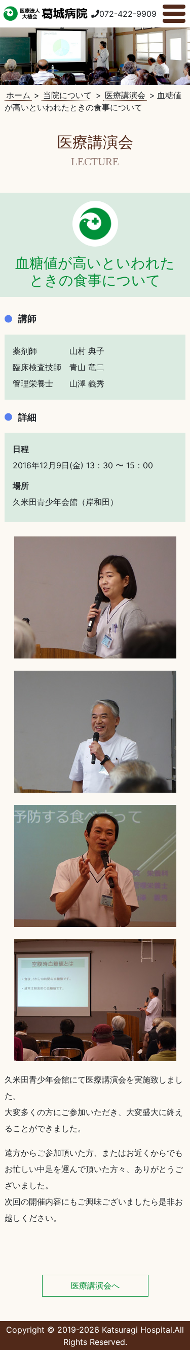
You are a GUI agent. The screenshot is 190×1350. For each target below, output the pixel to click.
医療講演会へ (95, 1285)
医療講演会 (125, 95)
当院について (67, 95)
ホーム (18, 95)
